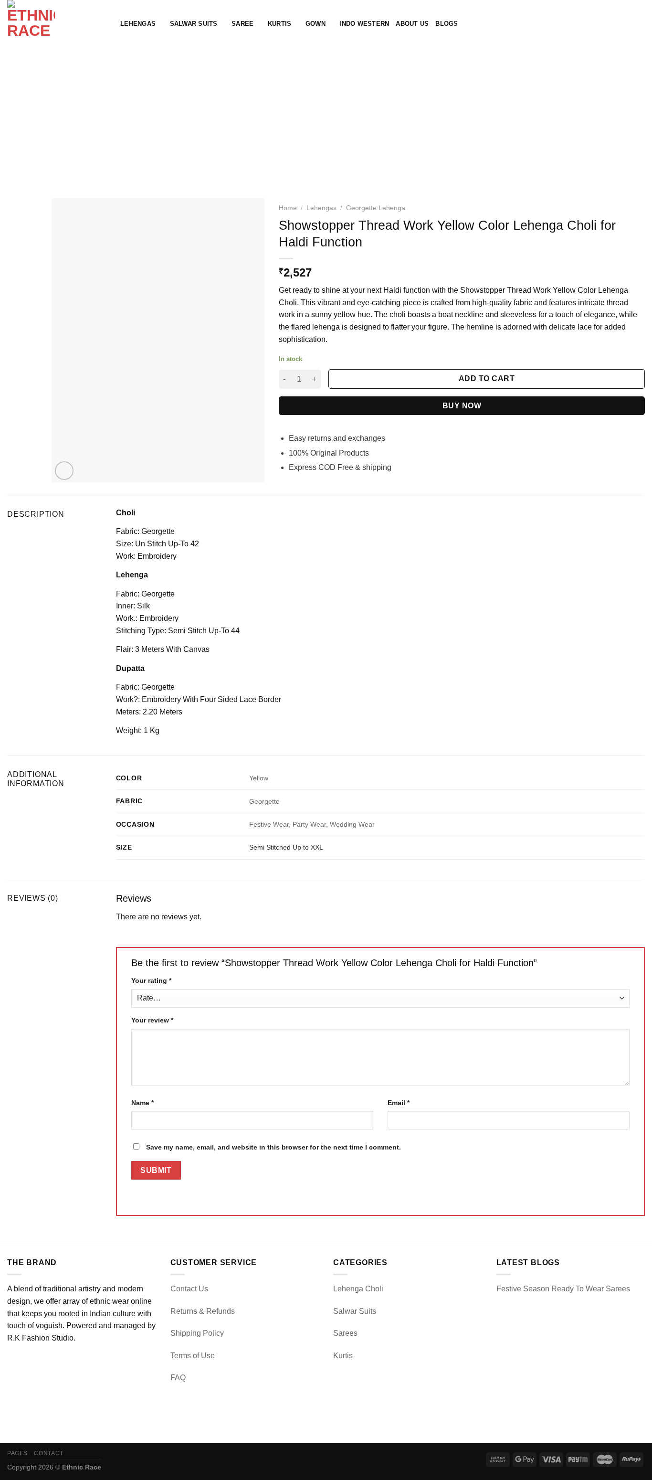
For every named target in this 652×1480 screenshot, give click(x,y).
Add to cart (487, 378)
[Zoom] (64, 470)
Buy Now (461, 406)
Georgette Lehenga (375, 208)
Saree (242, 23)
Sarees (345, 1333)
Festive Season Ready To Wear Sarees (563, 1289)
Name (142, 1103)
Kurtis (280, 23)
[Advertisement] (326, 119)
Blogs (446, 23)
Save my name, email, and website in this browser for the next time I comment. (273, 1147)
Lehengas (138, 23)
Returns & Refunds (202, 1311)
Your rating (151, 980)
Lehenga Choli (358, 1289)
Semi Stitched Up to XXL (286, 847)
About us (412, 23)
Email (399, 1103)
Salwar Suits (194, 23)
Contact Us (189, 1289)
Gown (315, 23)
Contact (48, 1453)
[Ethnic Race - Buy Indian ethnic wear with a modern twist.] (56, 24)
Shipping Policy (197, 1333)
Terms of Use (192, 1356)
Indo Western (364, 23)
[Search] (608, 24)
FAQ (178, 1378)
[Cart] (640, 23)
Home (288, 208)
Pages (17, 1453)
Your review (152, 1020)
